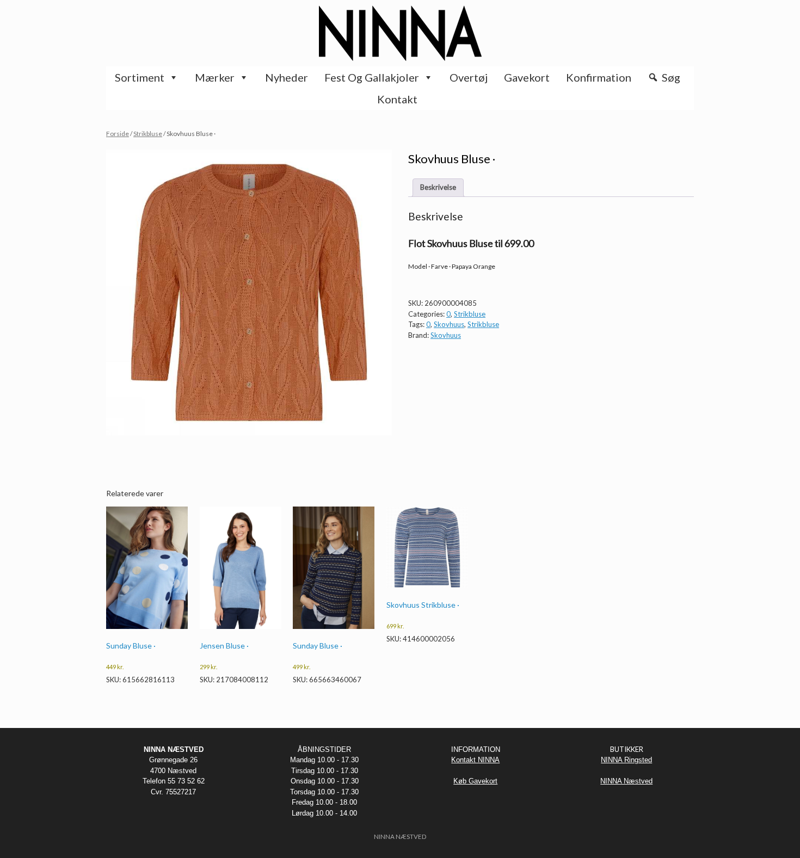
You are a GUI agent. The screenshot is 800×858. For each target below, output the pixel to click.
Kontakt (397, 99)
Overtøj (469, 77)
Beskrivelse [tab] (438, 187)
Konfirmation (598, 77)
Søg (671, 77)
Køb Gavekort (475, 781)
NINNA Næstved (626, 781)
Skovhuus (449, 324)
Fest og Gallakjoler (371, 77)
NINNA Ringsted (626, 760)
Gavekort (527, 77)
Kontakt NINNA (475, 760)
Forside (117, 133)
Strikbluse (147, 133)
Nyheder (286, 77)
